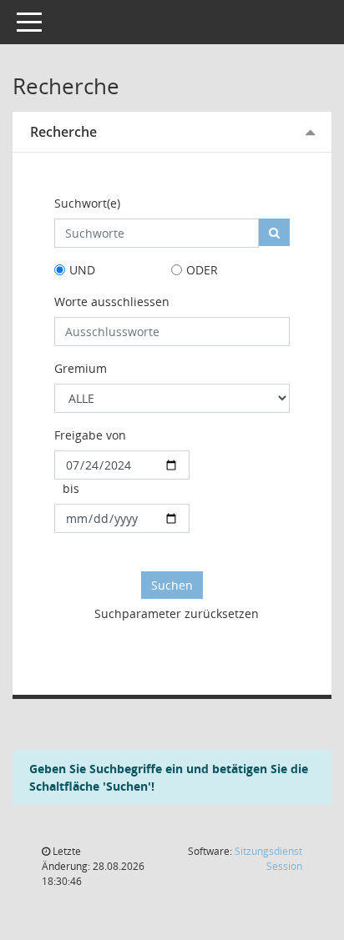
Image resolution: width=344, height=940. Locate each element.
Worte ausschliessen (111, 301)
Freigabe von (90, 435)
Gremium (80, 368)
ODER (202, 270)
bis (71, 488)
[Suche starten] (274, 232)
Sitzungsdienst (268, 858)
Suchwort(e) (87, 203)
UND (82, 270)
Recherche (63, 132)
